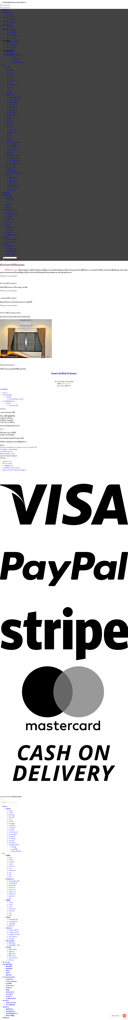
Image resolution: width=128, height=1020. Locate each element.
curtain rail (10, 212)
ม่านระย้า (12, 50)
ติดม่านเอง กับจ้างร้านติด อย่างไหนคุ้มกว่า (14, 470)
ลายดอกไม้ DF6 (14, 143)
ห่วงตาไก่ (9, 232)
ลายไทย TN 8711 (14, 158)
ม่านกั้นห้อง (13, 32)
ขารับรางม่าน (10, 219)
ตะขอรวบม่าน (10, 227)
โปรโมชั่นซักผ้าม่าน (12, 251)
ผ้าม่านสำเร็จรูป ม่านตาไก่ (16, 399)
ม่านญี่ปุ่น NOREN (15, 55)
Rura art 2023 (14, 188)
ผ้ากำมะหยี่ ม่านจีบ (15, 97)
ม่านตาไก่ (8, 397)
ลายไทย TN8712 (14, 155)
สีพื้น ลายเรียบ (13, 178)
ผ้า (4, 65)
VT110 (11, 125)
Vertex (11, 77)
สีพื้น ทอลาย (13, 185)
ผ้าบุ (10, 117)
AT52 (11, 127)
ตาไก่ (10, 25)
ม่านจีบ (11, 17)
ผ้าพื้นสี (8, 67)
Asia (10, 87)
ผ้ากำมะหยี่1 (13, 102)
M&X (10, 92)
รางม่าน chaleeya (12, 214)
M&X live (12, 190)
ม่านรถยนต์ (12, 47)
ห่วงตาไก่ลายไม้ (13, 405)
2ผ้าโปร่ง (9, 175)
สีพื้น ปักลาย (13, 183)
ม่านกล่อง (12, 37)
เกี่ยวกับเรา (6, 25)
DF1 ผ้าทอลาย (13, 163)
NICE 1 (8, 202)
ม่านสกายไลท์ (13, 42)
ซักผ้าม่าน (6, 244)
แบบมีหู (14, 57)
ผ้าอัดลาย (12, 180)
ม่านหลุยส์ (12, 30)
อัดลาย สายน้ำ (11, 168)
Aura (10, 82)
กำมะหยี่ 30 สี (13, 100)
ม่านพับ (11, 27)
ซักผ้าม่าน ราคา (7, 461)
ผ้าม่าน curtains (7, 463)
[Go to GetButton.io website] (124, 1018)
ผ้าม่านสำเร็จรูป (7, 195)
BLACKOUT (13, 130)
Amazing (12, 75)
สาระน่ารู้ (5, 237)
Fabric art (12, 80)
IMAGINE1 (9, 197)
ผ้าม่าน (5, 10)
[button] (4, 12)
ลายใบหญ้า (12, 148)
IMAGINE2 (9, 200)
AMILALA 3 (13, 107)
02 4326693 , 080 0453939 (8, 449)
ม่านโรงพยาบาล (14, 40)
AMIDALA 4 (13, 112)
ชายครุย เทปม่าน (11, 234)
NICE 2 (8, 205)
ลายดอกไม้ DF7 (14, 145)
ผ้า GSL (11, 72)
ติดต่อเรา (5, 29)
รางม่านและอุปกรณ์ (9, 209)
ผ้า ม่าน (5, 393)
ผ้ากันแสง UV (10, 95)
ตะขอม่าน (9, 222)
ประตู (11, 15)
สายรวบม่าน (10, 229)
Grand (11, 70)
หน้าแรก (5, 17)
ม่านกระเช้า (12, 35)
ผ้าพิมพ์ (8, 140)
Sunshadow (13, 85)
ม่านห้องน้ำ (12, 45)
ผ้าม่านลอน (12, 52)
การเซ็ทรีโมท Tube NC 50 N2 (11, 468)
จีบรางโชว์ (12, 20)
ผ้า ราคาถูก (6, 192)
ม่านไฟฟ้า (9, 217)
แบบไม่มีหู (15, 60)
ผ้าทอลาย (9, 153)
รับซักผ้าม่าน (10, 246)
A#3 (10, 138)
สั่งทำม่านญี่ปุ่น (11, 254)
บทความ (5, 21)
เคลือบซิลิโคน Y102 (15, 173)
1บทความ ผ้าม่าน (11, 239)
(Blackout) (12, 115)
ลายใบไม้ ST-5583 (15, 160)
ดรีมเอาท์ (12, 150)
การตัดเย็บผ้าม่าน (8, 466)
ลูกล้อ (8, 224)
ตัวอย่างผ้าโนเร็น (17, 62)
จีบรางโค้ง (12, 22)
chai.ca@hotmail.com (6, 451)
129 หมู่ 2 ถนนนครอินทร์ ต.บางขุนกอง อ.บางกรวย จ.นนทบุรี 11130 (18, 447)
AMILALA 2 (13, 105)
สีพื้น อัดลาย (13, 170)
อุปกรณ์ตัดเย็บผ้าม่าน (9, 401)
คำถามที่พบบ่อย (11, 242)
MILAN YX (12, 133)
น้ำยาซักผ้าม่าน (11, 249)
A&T (10, 90)
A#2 (10, 135)
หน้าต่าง (8, 12)
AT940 (11, 122)
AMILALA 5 (13, 110)
